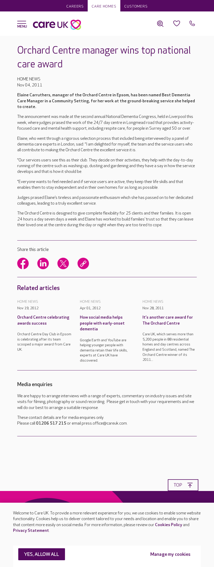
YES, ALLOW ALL (41, 554)
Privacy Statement (31, 530)
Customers (136, 6)
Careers (75, 6)
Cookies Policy (168, 524)
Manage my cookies (170, 554)
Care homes (104, 6)
